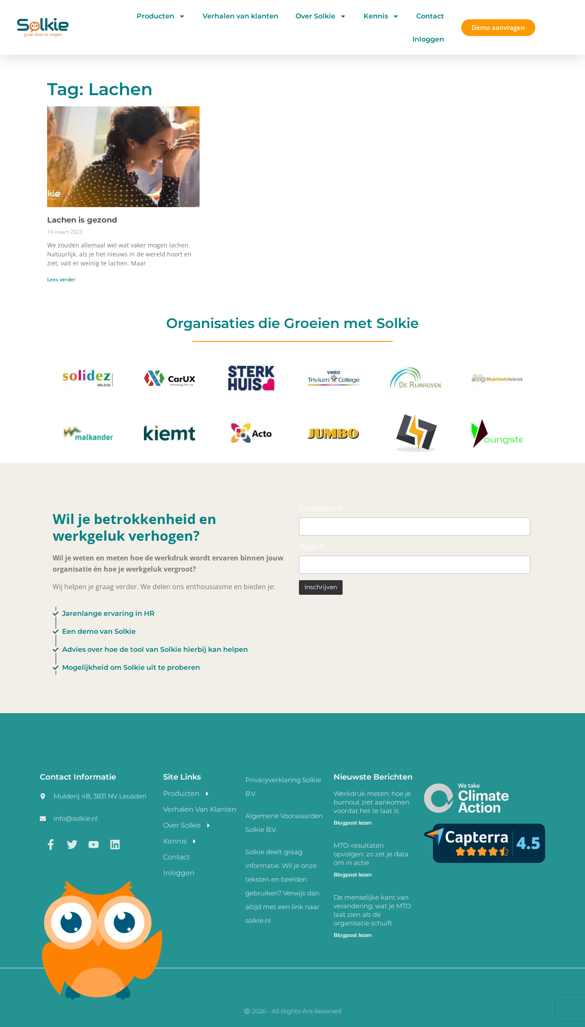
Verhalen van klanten (240, 16)
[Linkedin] (114, 844)
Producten (155, 16)
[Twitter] (72, 844)
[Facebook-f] (50, 844)
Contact (430, 16)
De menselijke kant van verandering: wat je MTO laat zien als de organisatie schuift (372, 910)
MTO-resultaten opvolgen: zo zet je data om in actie (371, 854)
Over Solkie (315, 16)
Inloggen (428, 39)
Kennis (376, 16)
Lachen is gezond (82, 220)
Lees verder (61, 279)
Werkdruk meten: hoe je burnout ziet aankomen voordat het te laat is (372, 802)
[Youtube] (93, 844)
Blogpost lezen (353, 822)
